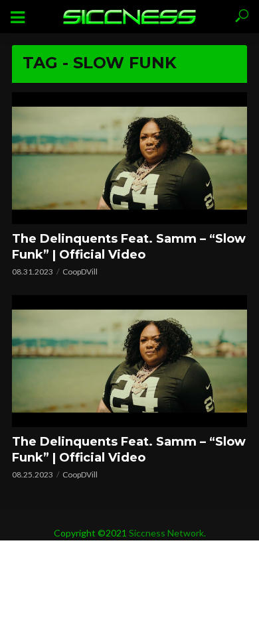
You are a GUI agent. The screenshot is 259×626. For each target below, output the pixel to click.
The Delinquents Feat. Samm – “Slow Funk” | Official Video (129, 246)
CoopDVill (80, 272)
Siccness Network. (167, 532)
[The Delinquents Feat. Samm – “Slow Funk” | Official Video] (129, 158)
